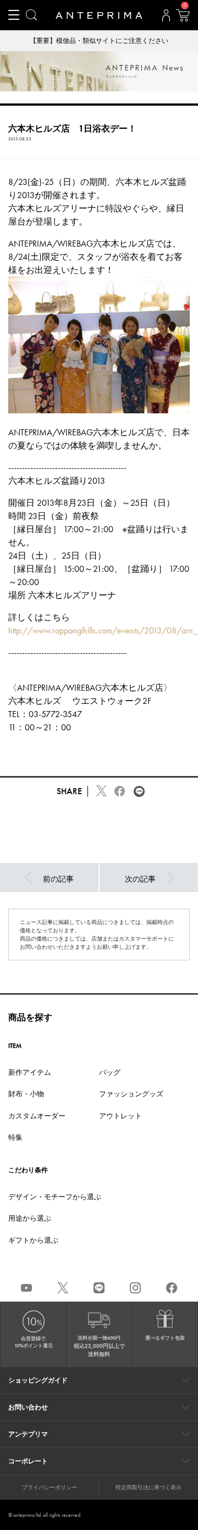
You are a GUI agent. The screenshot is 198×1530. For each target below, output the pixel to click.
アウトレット (120, 1116)
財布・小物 (26, 1094)
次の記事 (140, 879)
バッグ (109, 1072)
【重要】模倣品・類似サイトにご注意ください (99, 40)
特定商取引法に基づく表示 (149, 1487)
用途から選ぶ (29, 1218)
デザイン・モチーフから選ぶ (54, 1196)
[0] (182, 19)
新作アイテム (29, 1072)
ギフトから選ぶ (33, 1240)
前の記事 (58, 879)
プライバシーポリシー (49, 1487)
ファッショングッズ (131, 1094)
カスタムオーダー (36, 1116)
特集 (15, 1137)
